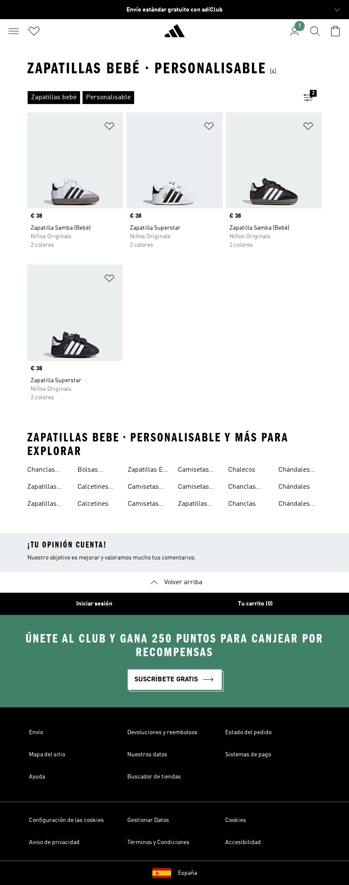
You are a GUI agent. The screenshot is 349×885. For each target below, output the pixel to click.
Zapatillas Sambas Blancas (42, 488)
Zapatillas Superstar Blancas (42, 505)
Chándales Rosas (294, 505)
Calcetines (93, 504)
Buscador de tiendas (154, 777)
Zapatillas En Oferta (147, 471)
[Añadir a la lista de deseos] (109, 127)
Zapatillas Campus (192, 505)
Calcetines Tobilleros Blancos (93, 488)
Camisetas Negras (143, 505)
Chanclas (242, 504)
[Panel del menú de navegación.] (13, 31)
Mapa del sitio (47, 755)
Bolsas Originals (91, 471)
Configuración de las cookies (66, 820)
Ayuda (37, 777)
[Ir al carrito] (335, 31)
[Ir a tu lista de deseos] (34, 31)
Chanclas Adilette (41, 471)
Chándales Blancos (294, 471)
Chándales (294, 487)
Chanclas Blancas (242, 488)
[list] (161, 97)
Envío (36, 732)
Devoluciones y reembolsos (162, 732)
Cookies (235, 820)
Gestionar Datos (148, 820)
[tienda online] (174, 34)
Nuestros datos (147, 755)
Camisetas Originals (193, 471)
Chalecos (241, 470)
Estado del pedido (248, 732)
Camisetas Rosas (193, 488)
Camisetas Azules (143, 488)
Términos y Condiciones (158, 842)
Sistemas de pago (248, 755)
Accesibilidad (243, 842)
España (187, 873)
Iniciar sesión (94, 604)
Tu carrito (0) (255, 604)
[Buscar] (315, 31)
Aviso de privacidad (54, 842)
